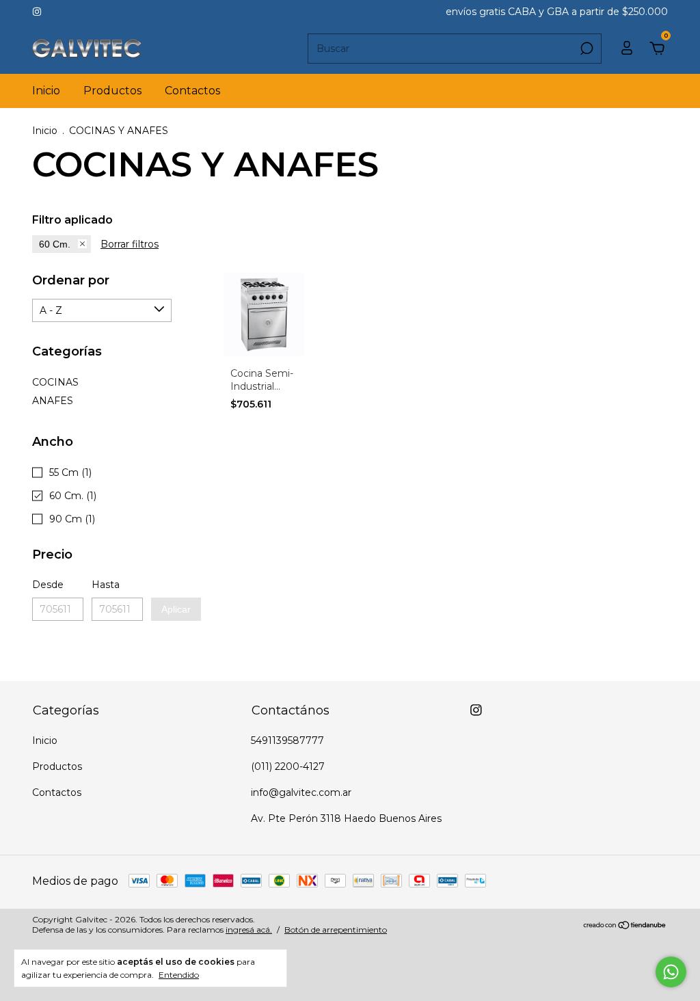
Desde (48, 584)
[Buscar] (585, 48)
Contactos (192, 90)
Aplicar (176, 609)
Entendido (179, 975)
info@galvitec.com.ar (301, 792)
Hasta (106, 584)
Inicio (46, 90)
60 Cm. (54, 244)
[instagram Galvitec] (37, 11)
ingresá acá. (249, 929)
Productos (112, 90)
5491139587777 (287, 740)
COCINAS (55, 382)
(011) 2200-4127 (288, 766)
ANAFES (52, 401)
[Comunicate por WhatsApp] (671, 972)
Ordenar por (70, 280)
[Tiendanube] (625, 926)
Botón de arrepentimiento (335, 929)
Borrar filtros (129, 244)
